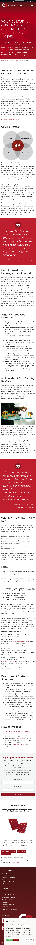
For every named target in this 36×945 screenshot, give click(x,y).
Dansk (26, 1)
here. (22, 737)
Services (7, 60)
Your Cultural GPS (14, 60)
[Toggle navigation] (32, 5)
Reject (16, 939)
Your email (18, 787)
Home (2, 60)
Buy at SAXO (21, 851)
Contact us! (19, 738)
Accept (9, 939)
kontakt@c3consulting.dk (20, 641)
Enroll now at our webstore (10, 119)
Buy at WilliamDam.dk (8, 851)
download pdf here (8, 428)
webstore (4, 580)
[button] (14, 1)
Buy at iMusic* (6, 854)
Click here (15, 862)
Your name (18, 780)
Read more (29, 939)
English (31, 1)
